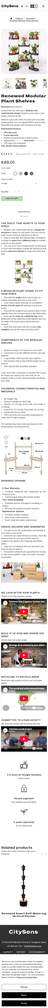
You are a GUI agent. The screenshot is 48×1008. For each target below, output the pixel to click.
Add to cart (12, 198)
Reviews (24, 216)
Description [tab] (24, 212)
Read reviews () (23, 154)
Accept (24, 1003)
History (20, 952)
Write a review (38, 154)
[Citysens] (11, 6)
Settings (24, 987)
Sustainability (37, 952)
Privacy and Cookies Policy (26, 977)
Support (8, 952)
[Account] (22, 6)
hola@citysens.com (32, 946)
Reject (24, 995)
